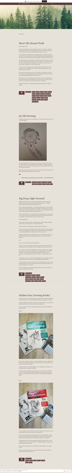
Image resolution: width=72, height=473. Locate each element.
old (36, 184)
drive (46, 91)
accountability (29, 275)
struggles (34, 99)
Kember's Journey (26, 3)
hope (38, 95)
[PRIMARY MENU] (19, 3)
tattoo (40, 184)
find (33, 184)
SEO (46, 97)
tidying (44, 184)
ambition (34, 275)
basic (31, 460)
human (42, 95)
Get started (44, 1)
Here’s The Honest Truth (31, 43)
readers (43, 97)
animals (28, 460)
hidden (31, 462)
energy (38, 277)
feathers (50, 182)
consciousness (29, 277)
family (34, 93)
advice (34, 91)
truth (42, 99)
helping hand (48, 93)
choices (38, 275)
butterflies (34, 182)
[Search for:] (52, 3)
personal (34, 97)
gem (27, 462)
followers (43, 93)
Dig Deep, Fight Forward (31, 198)
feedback (38, 93)
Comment (21, 93)
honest (34, 95)
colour (39, 460)
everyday (50, 91)
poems (39, 97)
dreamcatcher (45, 182)
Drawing (42, 91)
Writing (46, 99)
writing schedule (35, 101)
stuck (39, 99)
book (38, 91)
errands (43, 277)
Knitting (50, 95)
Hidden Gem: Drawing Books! (34, 295)
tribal (48, 184)
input (46, 95)
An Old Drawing (27, 116)
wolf (51, 184)
